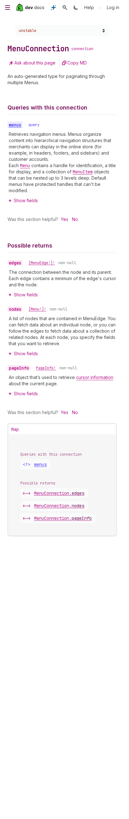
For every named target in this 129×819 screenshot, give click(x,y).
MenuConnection (59, 493)
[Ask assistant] (53, 7)
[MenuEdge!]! (41, 262)
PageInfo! (46, 368)
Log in (113, 7)
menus (40, 464)
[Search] (65, 7)
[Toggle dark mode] (76, 7)
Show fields (26, 200)
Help (89, 7)
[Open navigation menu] (7, 7)
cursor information (94, 377)
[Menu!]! (37, 309)
